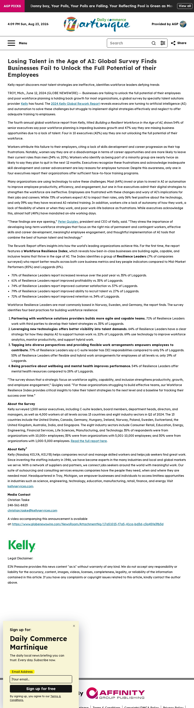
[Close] (74, 626)
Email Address (22, 672)
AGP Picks (12, 6)
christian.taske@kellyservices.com (32, 510)
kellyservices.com (20, 486)
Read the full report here (89, 441)
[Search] (153, 43)
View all (185, 6)
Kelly (24, 103)
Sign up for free (41, 688)
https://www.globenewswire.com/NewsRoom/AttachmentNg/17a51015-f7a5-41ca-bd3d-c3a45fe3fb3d (87, 524)
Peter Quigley (68, 221)
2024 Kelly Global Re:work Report (75, 103)
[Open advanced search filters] (162, 43)
